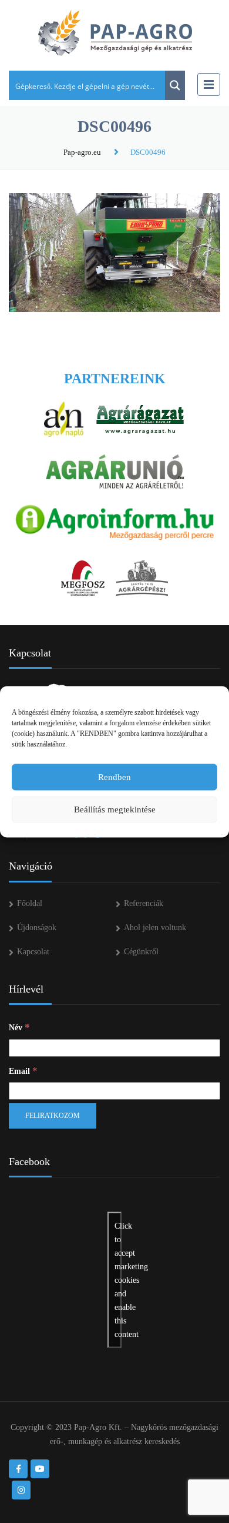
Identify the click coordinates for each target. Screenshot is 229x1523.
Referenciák (143, 903)
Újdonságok (36, 927)
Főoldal (29, 903)
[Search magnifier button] (175, 85)
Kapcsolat (33, 951)
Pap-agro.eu (82, 152)
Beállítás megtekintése (115, 809)
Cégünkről (141, 951)
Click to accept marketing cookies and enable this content (118, 1280)
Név (19, 1027)
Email (23, 1070)
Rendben (114, 777)
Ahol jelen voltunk (155, 927)
